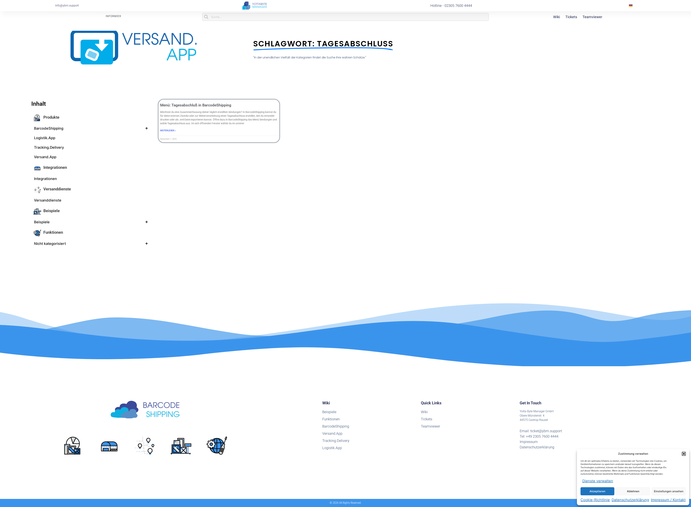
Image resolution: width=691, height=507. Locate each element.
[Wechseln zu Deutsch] (630, 5)
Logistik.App (44, 138)
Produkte (51, 117)
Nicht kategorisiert (50, 243)
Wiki (556, 17)
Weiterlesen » (168, 130)
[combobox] (345, 17)
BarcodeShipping (48, 128)
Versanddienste (57, 189)
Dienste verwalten (597, 481)
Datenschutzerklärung (630, 500)
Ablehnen (633, 491)
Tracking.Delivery (49, 147)
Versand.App (45, 157)
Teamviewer (592, 17)
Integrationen (55, 167)
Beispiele (51, 211)
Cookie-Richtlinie (595, 500)
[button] (684, 454)
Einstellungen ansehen (668, 491)
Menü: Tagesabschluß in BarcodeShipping (195, 105)
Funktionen (53, 232)
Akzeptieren (597, 491)
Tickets (571, 17)
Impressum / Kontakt (668, 500)
